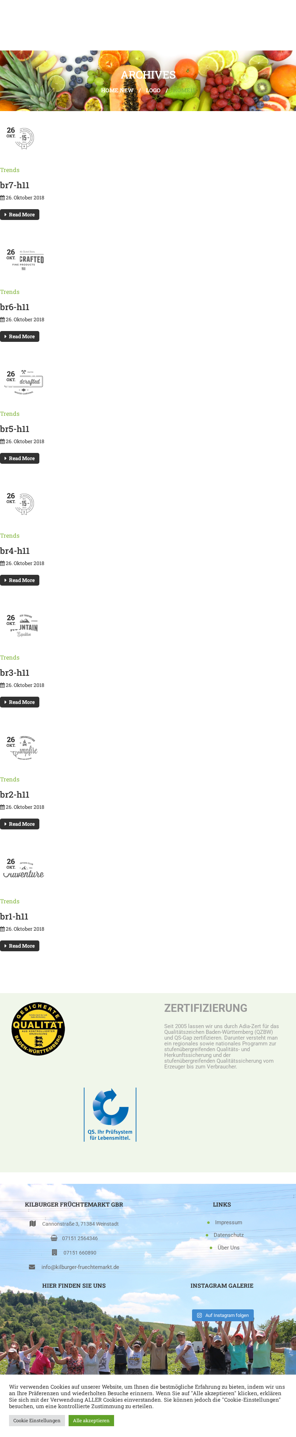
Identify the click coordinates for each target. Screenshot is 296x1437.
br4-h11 (15, 550)
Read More (22, 214)
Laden (78, 1303)
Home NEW (117, 90)
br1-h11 (14, 916)
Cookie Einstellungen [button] (37, 1420)
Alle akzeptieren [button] (91, 1420)
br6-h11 (14, 307)
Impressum (228, 1222)
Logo (153, 90)
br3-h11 (14, 672)
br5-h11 (14, 429)
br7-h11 (14, 185)
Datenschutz (229, 1235)
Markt (78, 1316)
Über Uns (229, 1247)
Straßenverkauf (78, 1329)
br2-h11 (14, 794)
